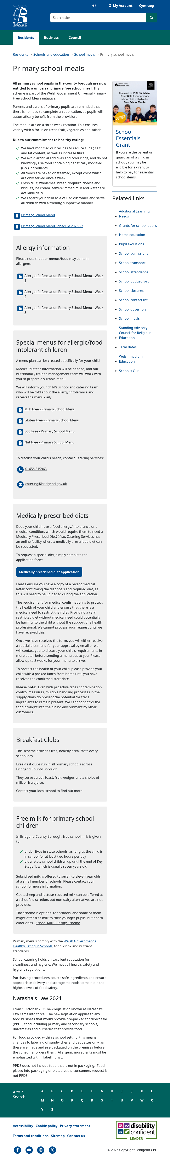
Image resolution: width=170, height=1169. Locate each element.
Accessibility (23, 1126)
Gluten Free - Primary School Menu (51, 420)
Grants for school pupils (138, 225)
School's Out (129, 370)
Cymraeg (146, 5)
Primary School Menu (38, 215)
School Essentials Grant (128, 138)
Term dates (128, 347)
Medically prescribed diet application (49, 572)
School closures (131, 290)
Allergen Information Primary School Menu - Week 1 (63, 278)
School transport (132, 262)
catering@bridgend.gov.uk (46, 483)
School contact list (133, 300)
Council (75, 37)
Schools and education (51, 54)
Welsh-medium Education (131, 359)
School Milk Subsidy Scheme (58, 923)
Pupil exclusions (131, 244)
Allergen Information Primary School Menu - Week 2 (63, 294)
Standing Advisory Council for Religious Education (135, 332)
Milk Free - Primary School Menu (49, 409)
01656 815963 (36, 469)
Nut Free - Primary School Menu (49, 442)
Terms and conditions (31, 1135)
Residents (26, 37)
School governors (133, 309)
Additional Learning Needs (134, 214)
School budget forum (136, 281)
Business (51, 37)
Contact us (76, 1135)
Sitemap (58, 1135)
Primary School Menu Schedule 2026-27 (52, 226)
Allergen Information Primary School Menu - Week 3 (63, 310)
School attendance (133, 272)
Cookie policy (46, 1126)
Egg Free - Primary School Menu (49, 431)
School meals (84, 54)
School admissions (133, 253)
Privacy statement (75, 1126)
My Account (122, 5)
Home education (132, 234)
